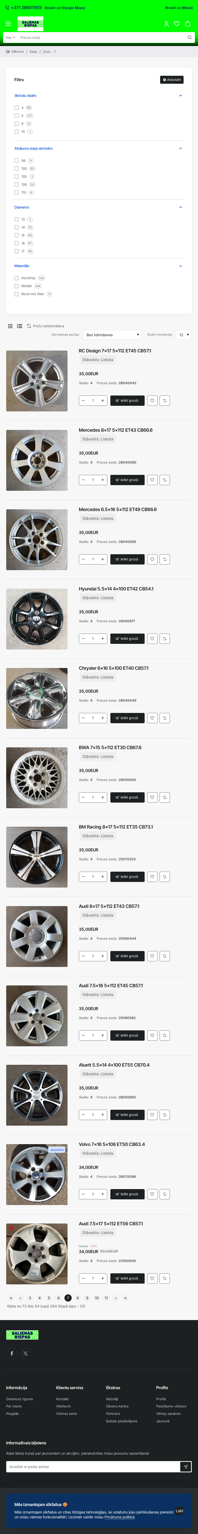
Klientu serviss (69, 1387)
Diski (33, 52)
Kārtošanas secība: (65, 334)
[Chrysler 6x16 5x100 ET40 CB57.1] (37, 698)
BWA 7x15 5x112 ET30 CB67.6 (110, 747)
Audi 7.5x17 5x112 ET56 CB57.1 (111, 1223)
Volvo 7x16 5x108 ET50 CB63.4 (112, 1144)
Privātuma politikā (119, 1517)
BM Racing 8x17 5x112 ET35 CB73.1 (116, 827)
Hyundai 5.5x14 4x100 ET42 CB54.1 (116, 588)
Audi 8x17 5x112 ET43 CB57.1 (109, 906)
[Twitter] (25, 1353)
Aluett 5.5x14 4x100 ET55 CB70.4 (114, 1065)
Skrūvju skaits (25, 95)
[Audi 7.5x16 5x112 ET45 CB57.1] (37, 1016)
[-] (83, 401)
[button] (127, 401)
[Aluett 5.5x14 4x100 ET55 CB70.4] (37, 1095)
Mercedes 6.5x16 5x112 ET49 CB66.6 (118, 509)
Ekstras (113, 1387)
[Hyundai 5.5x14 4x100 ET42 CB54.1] (37, 619)
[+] (102, 401)
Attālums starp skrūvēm (33, 148)
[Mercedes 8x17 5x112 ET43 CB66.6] (37, 460)
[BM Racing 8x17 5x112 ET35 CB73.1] (37, 857)
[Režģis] (10, 326)
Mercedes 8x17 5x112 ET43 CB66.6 (116, 430)
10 (97, 1298)
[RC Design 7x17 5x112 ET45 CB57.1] (37, 381)
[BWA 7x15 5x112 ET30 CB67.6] (37, 777)
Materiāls (21, 265)
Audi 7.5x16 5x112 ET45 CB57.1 (111, 985)
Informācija (16, 1387)
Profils (162, 1387)
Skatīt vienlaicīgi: (159, 334)
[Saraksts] (19, 326)
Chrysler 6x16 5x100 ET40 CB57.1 (113, 668)
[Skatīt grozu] (188, 23)
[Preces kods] (190, 37)
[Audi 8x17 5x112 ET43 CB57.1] (37, 936)
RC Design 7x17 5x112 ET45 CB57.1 (115, 350)
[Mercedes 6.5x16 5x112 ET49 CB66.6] (37, 539)
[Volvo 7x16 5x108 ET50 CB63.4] (37, 1174)
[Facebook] (12, 1353)
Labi (179, 1510)
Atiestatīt (174, 80)
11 (106, 1298)
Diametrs (21, 207)
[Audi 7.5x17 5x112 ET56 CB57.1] (37, 1254)
